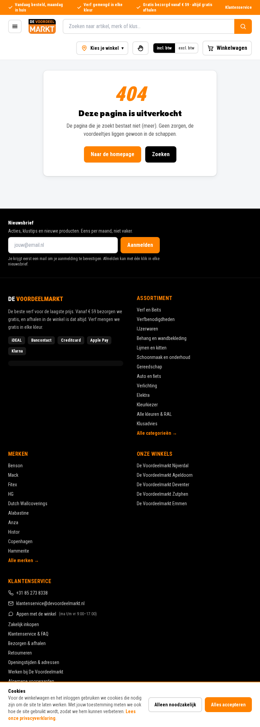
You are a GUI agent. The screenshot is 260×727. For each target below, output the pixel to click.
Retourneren (20, 653)
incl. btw (164, 48)
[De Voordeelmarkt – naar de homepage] (42, 26)
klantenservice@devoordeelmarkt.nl (50, 603)
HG (11, 494)
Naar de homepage (112, 154)
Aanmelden (140, 245)
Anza (13, 522)
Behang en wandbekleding (162, 338)
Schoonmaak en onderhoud (163, 357)
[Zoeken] (243, 26)
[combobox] (148, 26)
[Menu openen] (15, 26)
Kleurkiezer (147, 404)
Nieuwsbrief (21, 223)
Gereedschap (149, 366)
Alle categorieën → (157, 433)
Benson (15, 465)
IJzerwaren (147, 329)
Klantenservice (238, 7)
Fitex (12, 484)
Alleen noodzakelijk (175, 704)
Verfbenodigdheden (156, 319)
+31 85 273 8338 (32, 593)
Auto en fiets (149, 376)
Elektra (143, 395)
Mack (13, 475)
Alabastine (18, 513)
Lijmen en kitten (152, 347)
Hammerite (18, 551)
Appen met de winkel (56, 614)
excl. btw (186, 48)
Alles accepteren (228, 704)
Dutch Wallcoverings (27, 503)
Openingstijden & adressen (33, 662)
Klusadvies (147, 423)
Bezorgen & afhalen (27, 643)
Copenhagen (20, 541)
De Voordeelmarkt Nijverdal (163, 465)
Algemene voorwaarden (31, 681)
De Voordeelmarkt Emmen (162, 503)
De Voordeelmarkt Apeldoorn (165, 475)
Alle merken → (23, 560)
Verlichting (147, 385)
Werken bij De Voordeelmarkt (35, 672)
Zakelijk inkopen (23, 624)
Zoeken (161, 154)
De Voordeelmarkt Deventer (163, 484)
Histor (14, 532)
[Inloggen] (140, 48)
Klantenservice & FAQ (28, 634)
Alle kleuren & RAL (154, 414)
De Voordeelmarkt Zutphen (162, 494)
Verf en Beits (149, 310)
